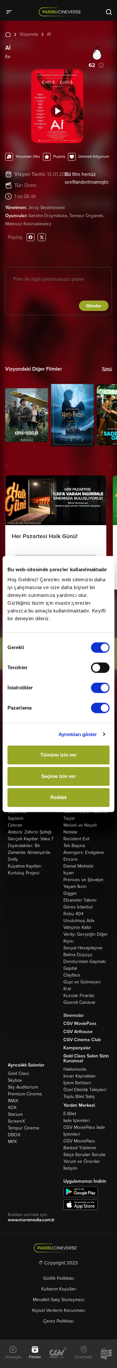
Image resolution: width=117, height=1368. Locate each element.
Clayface (71, 975)
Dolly (13, 859)
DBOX (14, 1135)
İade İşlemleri (76, 1120)
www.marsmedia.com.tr (31, 1220)
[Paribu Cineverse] (61, 11)
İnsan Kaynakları (79, 1076)
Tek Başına (74, 845)
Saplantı (15, 818)
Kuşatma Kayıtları (24, 866)
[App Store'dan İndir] (80, 1204)
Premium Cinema (25, 1094)
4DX (12, 1107)
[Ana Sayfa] (8, 34)
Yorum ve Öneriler (81, 1161)
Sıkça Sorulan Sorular (84, 1154)
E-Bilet (69, 1113)
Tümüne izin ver (58, 755)
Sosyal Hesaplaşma (82, 948)
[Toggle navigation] (11, 11)
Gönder (93, 306)
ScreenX (16, 1121)
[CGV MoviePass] (106, 1354)
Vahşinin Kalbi (77, 927)
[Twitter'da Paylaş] (42, 237)
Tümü (107, 369)
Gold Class (18, 1073)
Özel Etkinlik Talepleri (84, 1089)
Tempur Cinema (23, 1128)
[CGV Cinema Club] (58, 1354)
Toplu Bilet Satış (79, 1096)
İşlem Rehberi (77, 1083)
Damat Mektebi (78, 866)
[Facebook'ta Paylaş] (30, 237)
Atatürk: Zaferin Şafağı (30, 832)
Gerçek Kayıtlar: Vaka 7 (30, 839)
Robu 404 (73, 914)
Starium (15, 1114)
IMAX (13, 1100)
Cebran (15, 825)
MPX (12, 1141)
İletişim (70, 1168)
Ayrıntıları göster (77, 734)
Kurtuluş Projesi (23, 873)
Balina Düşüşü (77, 954)
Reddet (58, 797)
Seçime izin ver (58, 776)
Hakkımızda (74, 1069)
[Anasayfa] (58, 1248)
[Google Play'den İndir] (80, 1191)
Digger (70, 893)
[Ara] (109, 11)
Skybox (15, 1080)
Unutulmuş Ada (78, 920)
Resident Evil (76, 839)
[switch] (100, 667)
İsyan (68, 873)
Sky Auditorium (23, 1087)
